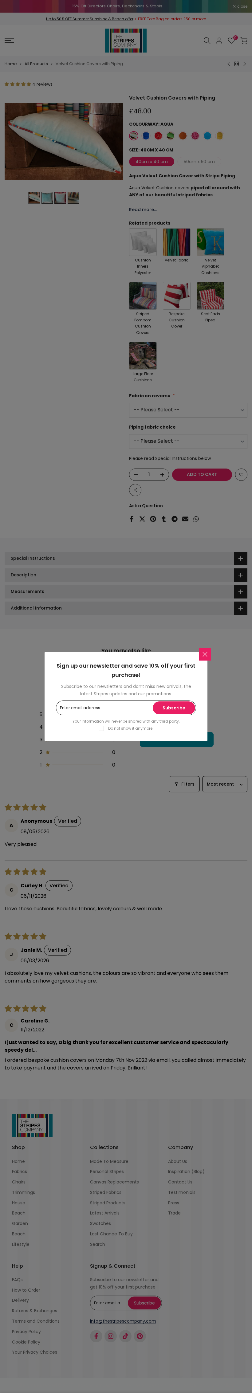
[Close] (205, 654)
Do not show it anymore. (130, 728)
